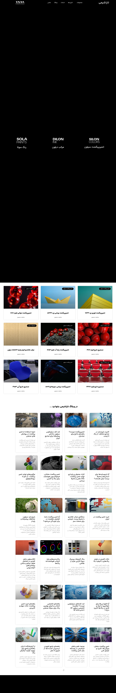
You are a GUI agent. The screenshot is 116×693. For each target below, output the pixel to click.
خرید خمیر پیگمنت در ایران (101, 518)
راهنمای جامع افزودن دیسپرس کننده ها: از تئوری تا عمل (52, 648)
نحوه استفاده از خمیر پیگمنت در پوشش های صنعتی (27, 434)
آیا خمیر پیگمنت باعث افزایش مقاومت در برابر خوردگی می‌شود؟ (51, 519)
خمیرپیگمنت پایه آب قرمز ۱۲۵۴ (58, 350)
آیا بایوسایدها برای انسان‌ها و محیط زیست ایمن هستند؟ (101, 476)
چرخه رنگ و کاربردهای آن (51, 690)
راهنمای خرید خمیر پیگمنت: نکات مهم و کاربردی (27, 606)
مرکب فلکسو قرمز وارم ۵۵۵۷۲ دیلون (20, 350)
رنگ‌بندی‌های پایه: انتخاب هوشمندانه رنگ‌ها (53, 561)
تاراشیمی (104, 3)
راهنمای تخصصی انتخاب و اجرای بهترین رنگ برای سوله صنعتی (51, 606)
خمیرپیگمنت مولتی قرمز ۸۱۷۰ (21, 313)
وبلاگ (55, 3)
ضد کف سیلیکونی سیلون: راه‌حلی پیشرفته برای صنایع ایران (52, 435)
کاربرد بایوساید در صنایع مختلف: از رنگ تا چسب (101, 434)
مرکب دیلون (58, 147)
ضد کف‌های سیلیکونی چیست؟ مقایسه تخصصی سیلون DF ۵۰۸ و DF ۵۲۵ (76, 607)
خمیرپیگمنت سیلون (94, 147)
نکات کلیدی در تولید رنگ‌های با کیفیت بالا (101, 560)
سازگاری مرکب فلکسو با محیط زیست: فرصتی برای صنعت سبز (76, 519)
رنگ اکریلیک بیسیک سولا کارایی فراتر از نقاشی (76, 561)
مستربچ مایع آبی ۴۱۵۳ (21, 386)
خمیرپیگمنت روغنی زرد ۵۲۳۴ (58, 313)
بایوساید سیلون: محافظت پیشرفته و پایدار (28, 519)
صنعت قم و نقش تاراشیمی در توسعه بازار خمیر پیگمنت (77, 648)
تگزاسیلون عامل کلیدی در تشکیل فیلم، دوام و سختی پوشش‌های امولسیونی (27, 563)
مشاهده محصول (95, 317)
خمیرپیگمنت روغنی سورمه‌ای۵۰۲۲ (58, 386)
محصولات (79, 3)
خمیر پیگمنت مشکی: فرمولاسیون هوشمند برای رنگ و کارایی (51, 476)
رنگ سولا (21, 147)
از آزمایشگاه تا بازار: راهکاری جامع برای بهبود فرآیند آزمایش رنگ (27, 649)
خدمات (63, 3)
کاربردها (70, 3)
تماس (49, 3)
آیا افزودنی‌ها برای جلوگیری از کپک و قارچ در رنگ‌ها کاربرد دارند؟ (101, 607)
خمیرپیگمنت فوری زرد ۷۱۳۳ (95, 313)
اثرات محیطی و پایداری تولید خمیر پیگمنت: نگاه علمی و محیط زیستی (76, 477)
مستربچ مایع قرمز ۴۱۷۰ (95, 350)
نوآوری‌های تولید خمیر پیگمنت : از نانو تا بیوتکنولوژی (27, 476)
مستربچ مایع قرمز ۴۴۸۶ (95, 386)
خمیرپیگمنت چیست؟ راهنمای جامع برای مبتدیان (76, 434)
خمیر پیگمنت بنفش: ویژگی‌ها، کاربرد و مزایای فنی (101, 648)
